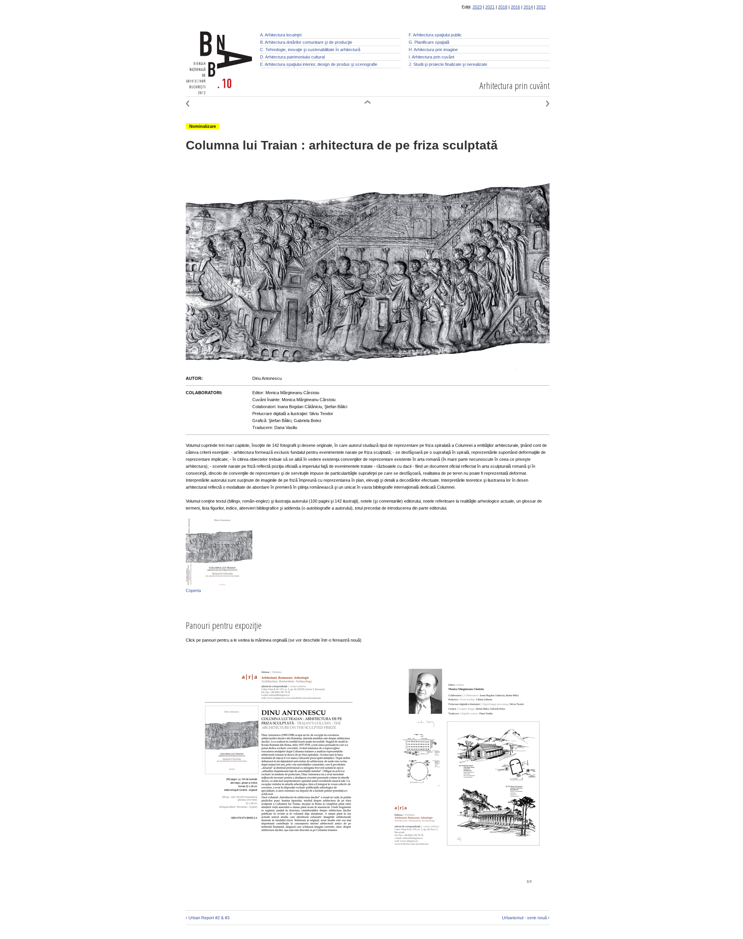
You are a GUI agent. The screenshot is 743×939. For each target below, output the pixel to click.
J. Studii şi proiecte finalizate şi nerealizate (448, 64)
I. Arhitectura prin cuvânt (431, 57)
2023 (477, 7)
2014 (528, 7)
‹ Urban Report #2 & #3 (207, 917)
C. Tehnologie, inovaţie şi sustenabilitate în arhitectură (310, 49)
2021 (490, 7)
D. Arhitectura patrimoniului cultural (292, 57)
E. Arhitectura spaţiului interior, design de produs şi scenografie (318, 64)
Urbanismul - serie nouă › (526, 917)
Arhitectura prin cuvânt (514, 85)
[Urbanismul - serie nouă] (538, 105)
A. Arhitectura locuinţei (280, 35)
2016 (515, 7)
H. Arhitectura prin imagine (433, 49)
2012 (541, 7)
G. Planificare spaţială (429, 42)
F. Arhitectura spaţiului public (435, 35)
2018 (502, 7)
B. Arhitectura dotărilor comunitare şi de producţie (306, 42)
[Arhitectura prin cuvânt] (367, 105)
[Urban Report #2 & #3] (197, 105)
